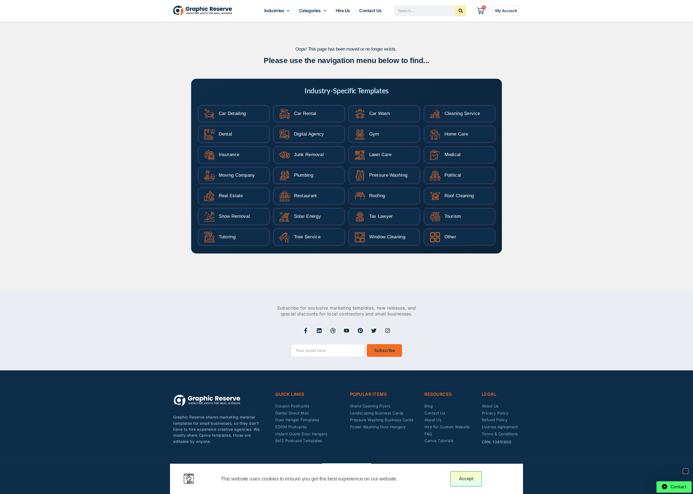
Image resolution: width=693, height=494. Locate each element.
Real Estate (231, 195)
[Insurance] (209, 155)
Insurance (229, 154)
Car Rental (305, 113)
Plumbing (303, 175)
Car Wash (379, 113)
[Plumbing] (284, 175)
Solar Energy (307, 216)
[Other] (435, 237)
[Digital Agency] (284, 134)
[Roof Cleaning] (435, 196)
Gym (374, 134)
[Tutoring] (209, 237)
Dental (225, 134)
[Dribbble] (333, 330)
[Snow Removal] (209, 216)
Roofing (377, 195)
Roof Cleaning (459, 195)
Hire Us (343, 10)
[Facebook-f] (305, 330)
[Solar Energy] (284, 216)
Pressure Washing (388, 175)
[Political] (435, 175)
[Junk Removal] (284, 155)
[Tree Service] (284, 237)
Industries (274, 10)
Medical (452, 154)
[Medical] (435, 155)
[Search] (460, 10)
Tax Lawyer (381, 216)
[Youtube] (346, 330)
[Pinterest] (360, 330)
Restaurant (305, 195)
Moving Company (237, 175)
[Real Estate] (209, 196)
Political (452, 175)
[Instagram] (387, 330)
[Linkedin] (319, 330)
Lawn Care (380, 154)
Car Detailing (232, 113)
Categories (310, 10)
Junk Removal (309, 154)
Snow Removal (234, 216)
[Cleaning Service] (435, 113)
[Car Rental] (284, 113)
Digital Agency (309, 134)
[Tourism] (435, 216)
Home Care (456, 134)
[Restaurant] (284, 196)
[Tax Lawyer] (360, 216)
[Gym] (360, 134)
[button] (686, 471)
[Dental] (209, 134)
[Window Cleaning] (360, 237)
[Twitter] (373, 330)
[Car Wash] (360, 113)
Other (450, 236)
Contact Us (370, 10)
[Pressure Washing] (360, 175)
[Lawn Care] (360, 155)
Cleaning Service (462, 113)
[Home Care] (435, 134)
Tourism (452, 216)
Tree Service (307, 236)
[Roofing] (360, 196)
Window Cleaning (387, 236)
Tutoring (227, 236)
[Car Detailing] (209, 113)
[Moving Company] (209, 175)
